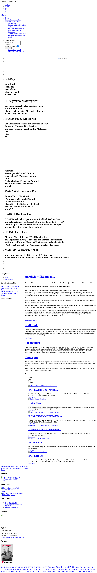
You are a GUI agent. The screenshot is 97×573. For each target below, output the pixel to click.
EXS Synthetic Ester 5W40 (9, 288)
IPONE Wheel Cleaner (8, 571)
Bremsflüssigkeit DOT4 (20, 567)
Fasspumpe (19, 571)
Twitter (7, 6)
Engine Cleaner (36, 403)
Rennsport (31, 357)
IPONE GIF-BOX (37, 442)
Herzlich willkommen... (40, 276)
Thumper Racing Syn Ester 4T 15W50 (48, 569)
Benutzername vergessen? (16, 51)
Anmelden (8, 48)
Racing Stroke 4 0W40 (87, 569)
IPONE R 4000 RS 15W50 (37, 567)
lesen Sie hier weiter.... (31, 320)
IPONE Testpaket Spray (68, 571)
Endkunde (31, 325)
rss (5, 11)
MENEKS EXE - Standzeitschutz (44, 429)
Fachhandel (32, 342)
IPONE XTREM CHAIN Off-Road (45, 416)
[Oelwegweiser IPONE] (8, 495)
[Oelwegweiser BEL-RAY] (12, 493)
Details (3, 290)
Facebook (7, 5)
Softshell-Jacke (6, 567)
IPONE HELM (35, 456)
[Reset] (19, 55)
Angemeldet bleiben (11, 46)
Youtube (7, 10)
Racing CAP (27, 571)
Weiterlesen (28, 338)
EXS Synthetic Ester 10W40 (9, 490)
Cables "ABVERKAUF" (70, 569)
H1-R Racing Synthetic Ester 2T (24, 569)
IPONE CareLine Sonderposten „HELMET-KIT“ (47, 571)
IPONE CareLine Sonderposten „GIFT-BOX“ (15, 468)
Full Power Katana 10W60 (9, 293)
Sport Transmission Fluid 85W (10, 479)
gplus (6, 8)
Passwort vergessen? (14, 50)
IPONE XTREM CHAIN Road (43, 390)
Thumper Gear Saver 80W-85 (60, 567)
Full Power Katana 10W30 (84, 571)
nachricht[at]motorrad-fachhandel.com (12, 537)
